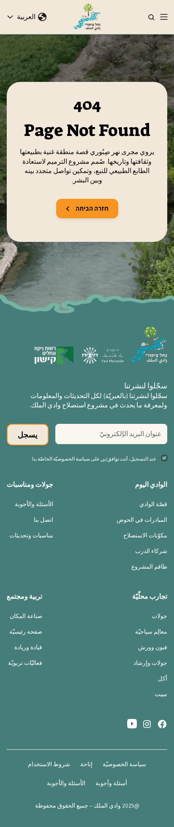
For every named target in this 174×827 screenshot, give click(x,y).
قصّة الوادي (153, 504)
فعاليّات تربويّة (25, 663)
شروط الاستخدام (49, 764)
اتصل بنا (43, 519)
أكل (162, 678)
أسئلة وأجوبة (111, 783)
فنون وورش (152, 647)
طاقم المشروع (149, 566)
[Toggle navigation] (164, 17)
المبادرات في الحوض (142, 519)
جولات (159, 616)
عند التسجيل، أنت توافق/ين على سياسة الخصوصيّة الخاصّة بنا (94, 459)
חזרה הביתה (91, 208)
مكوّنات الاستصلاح (145, 535)
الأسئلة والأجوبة (34, 504)
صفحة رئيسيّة (25, 631)
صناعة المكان (26, 616)
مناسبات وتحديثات (31, 535)
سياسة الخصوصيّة (124, 764)
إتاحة (86, 764)
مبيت (161, 694)
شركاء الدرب (151, 551)
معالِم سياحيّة (151, 631)
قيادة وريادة (28, 647)
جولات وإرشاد (150, 663)
